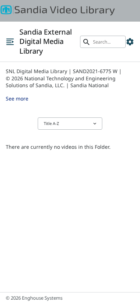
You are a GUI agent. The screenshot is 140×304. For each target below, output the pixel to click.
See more (17, 98)
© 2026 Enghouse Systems (34, 298)
